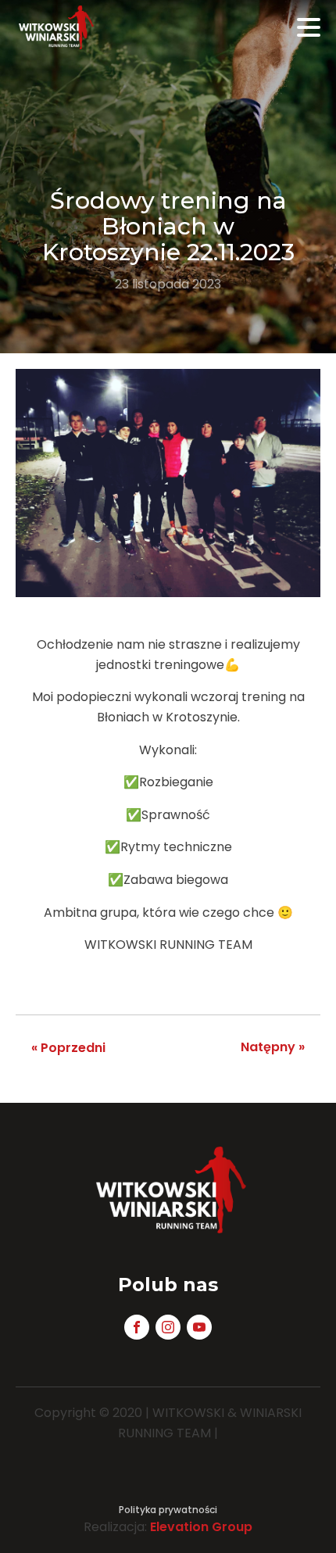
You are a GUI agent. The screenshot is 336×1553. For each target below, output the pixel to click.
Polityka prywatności (168, 1509)
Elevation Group (201, 1527)
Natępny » (273, 1047)
